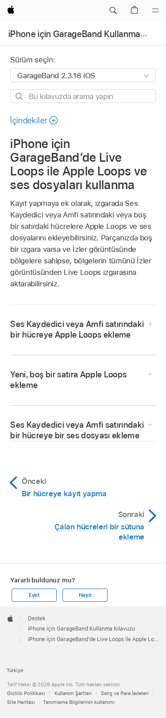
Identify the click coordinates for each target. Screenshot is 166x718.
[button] (113, 10)
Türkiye (15, 670)
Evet (34, 595)
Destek (37, 618)
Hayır (85, 595)
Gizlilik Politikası (26, 693)
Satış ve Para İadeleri (125, 693)
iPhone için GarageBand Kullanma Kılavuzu (81, 629)
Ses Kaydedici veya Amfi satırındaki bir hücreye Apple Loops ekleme (77, 329)
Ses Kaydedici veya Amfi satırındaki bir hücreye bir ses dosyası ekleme (77, 430)
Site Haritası (21, 702)
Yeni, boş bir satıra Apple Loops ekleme (68, 379)
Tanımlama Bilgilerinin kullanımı (79, 702)
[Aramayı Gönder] (19, 96)
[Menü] (155, 10)
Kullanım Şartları (73, 693)
